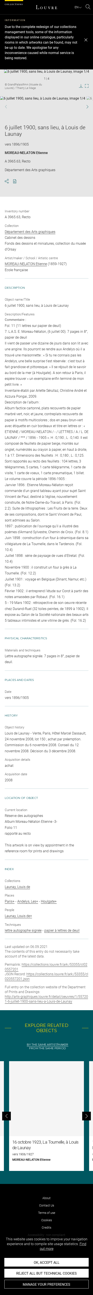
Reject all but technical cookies (46, 1273)
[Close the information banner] (85, 40)
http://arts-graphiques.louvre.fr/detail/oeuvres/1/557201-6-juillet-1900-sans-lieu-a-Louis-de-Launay (46, 999)
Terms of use (46, 1213)
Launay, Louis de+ (18, 916)
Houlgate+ (49, 901)
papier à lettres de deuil (62, 930)
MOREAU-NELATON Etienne (26, 153)
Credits (46, 1227)
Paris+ (9, 901)
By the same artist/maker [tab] (47, 1044)
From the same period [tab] (47, 1048)
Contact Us (46, 1205)
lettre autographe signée (23, 930)
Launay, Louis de (17, 887)
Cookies (46, 1220)
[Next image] (84, 106)
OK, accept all (46, 1263)
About (46, 1198)
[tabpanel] (46, 1116)
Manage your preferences (46, 1284)
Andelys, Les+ (27, 901)
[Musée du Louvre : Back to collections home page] (46, 7)
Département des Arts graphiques (30, 232)
